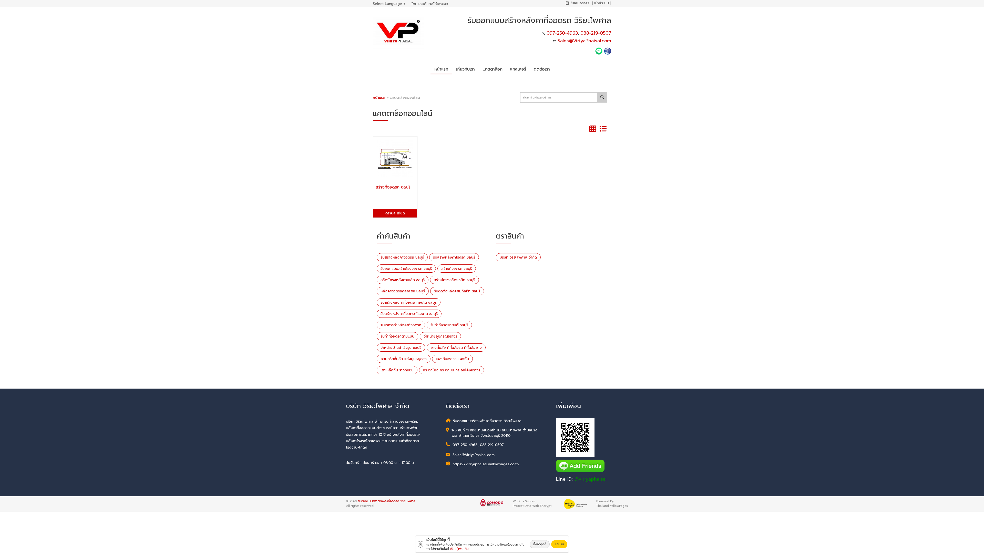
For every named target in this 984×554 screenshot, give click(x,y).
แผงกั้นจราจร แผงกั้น (452, 359)
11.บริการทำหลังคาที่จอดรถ (401, 325)
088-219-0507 (595, 33)
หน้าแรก (379, 97)
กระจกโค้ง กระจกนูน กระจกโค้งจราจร (451, 370)
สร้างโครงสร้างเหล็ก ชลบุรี (454, 280)
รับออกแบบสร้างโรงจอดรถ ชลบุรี (406, 268)
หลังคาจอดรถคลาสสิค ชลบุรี (403, 291)
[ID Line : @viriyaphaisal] (599, 51)
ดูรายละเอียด (395, 213)
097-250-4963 (562, 33)
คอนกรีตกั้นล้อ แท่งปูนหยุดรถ (404, 359)
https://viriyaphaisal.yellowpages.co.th (486, 464)
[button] (465, 68)
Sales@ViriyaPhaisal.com (584, 40)
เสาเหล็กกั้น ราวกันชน (397, 370)
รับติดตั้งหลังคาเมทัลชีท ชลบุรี (457, 291)
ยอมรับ (559, 544)
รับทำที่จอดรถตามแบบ (397, 336)
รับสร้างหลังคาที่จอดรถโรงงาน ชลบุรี (409, 313)
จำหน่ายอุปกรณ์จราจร (440, 336)
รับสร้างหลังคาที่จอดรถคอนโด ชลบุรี (409, 302)
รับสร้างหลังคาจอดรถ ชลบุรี (402, 257)
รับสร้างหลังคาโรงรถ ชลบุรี (454, 257)
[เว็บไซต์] (607, 51)
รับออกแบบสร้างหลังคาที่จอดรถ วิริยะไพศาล (386, 501)
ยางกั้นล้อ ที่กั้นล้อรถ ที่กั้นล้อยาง (456, 347)
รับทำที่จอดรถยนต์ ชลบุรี (449, 325)
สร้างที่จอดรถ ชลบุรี (456, 268)
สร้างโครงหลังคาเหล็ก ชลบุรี (403, 280)
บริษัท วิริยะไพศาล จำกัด (518, 257)
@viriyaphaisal (591, 479)
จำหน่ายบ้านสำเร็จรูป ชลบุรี (401, 347)
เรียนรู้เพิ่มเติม (459, 549)
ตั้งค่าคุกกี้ (539, 544)
